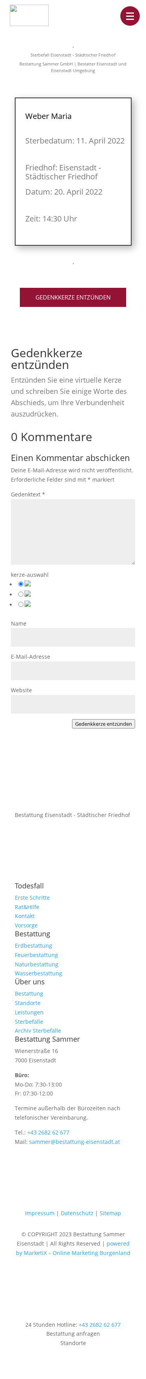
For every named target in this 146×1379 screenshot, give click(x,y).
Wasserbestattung (38, 973)
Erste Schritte (32, 897)
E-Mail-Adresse (30, 656)
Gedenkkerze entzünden (73, 297)
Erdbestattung (33, 945)
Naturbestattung (36, 964)
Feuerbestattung (36, 955)
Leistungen (29, 1012)
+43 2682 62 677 (48, 1132)
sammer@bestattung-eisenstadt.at (74, 1141)
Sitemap (110, 1213)
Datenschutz (77, 1213)
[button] (130, 16)
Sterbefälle (29, 1021)
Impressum (40, 1213)
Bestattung (29, 993)
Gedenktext (28, 494)
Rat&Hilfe (27, 907)
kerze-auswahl (30, 574)
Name (18, 623)
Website (21, 690)
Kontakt (25, 916)
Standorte (27, 1003)
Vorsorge (26, 925)
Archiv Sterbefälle (38, 1030)
